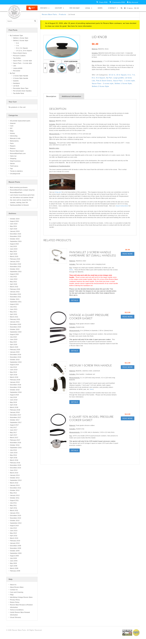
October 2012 (14, 490)
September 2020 (16, 332)
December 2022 (15, 264)
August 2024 (14, 221)
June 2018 (13, 400)
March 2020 (14, 347)
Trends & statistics (16, 171)
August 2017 (14, 425)
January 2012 (15, 495)
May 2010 (13, 533)
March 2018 (14, 407)
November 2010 (15, 518)
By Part (109, 78)
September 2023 (16, 241)
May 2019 (13, 372)
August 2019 (14, 364)
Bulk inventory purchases (19, 187)
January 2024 (15, 231)
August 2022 (14, 274)
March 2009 (14, 568)
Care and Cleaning (16, 592)
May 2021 (13, 312)
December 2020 (15, 324)
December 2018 (15, 385)
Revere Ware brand (17, 151)
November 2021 (15, 297)
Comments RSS (118, 2)
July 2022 (13, 276)
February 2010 (15, 540)
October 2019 (14, 359)
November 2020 (15, 327)
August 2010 (14, 525)
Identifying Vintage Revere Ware (21, 597)
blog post (58, 192)
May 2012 (13, 493)
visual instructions (122, 206)
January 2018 (15, 412)
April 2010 (13, 535)
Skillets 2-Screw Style (100, 86)
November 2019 (15, 357)
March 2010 (14, 538)
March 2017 (14, 437)
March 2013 (14, 483)
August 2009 (14, 556)
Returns (13, 148)
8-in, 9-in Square (98, 78)
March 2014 (14, 473)
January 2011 (14, 513)
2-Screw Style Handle (20, 78)
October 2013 (14, 478)
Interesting (13, 136)
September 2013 (16, 480)
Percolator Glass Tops (20, 88)
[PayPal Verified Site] (136, 632)
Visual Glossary (15, 617)
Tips (11, 168)
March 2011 (14, 510)
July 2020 (13, 337)
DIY (11, 128)
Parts (12, 143)
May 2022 (13, 281)
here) (71, 270)
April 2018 (13, 405)
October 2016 (14, 445)
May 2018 (13, 402)
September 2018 (16, 392)
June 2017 (13, 430)
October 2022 (14, 269)
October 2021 (14, 299)
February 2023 (15, 259)
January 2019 (15, 382)
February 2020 (15, 349)
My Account (133, 2)
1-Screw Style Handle (20, 76)
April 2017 (13, 435)
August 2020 (14, 334)
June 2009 (13, 561)
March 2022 (14, 286)
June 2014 (13, 470)
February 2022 (15, 289)
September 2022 (16, 271)
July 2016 (13, 450)
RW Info (43, 8)
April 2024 (13, 229)
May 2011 (13, 505)
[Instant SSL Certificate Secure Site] (127, 632)
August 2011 (14, 500)
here (73, 26)
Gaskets (16, 81)
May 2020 (13, 342)
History (58, 8)
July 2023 (13, 246)
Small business (15, 161)
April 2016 (13, 458)
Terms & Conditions (17, 610)
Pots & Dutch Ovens (104, 81)
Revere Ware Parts (49, 14)
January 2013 (15, 485)
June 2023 (13, 249)
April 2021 (13, 314)
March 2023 (14, 256)
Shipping (13, 158)
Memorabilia (14, 141)
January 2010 (15, 543)
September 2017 (16, 422)
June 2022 (13, 279)
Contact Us (14, 590)
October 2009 (14, 551)
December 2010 (15, 515)
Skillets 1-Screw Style (123, 83)
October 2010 (14, 520)
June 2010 (13, 530)
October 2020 (14, 329)
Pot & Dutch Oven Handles (22, 91)
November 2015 (15, 465)
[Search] (35, 21)
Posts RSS (103, 2)
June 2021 (13, 309)
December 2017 (15, 415)
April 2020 (13, 344)
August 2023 (14, 244)
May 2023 (13, 251)
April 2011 (13, 508)
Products (62, 14)
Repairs (13, 146)
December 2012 (15, 488)
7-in (133, 75)
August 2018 (14, 395)
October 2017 (14, 420)
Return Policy (14, 602)
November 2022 (15, 266)
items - (133, 8)
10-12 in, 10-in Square (118, 75)
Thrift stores (14, 166)
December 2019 (15, 354)
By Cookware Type (16, 35)
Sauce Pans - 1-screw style (124, 81)
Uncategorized (15, 173)
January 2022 (15, 292)
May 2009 (13, 563)
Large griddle (118, 78)
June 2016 (13, 452)
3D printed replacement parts (20, 121)
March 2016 (14, 460)
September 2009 (16, 553)
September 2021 (16, 302)
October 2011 (14, 498)
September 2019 (16, 362)
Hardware (16, 83)
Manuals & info (15, 138)
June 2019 (13, 369)
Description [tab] (51, 96)
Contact (112, 8)
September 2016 (16, 447)
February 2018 (15, 410)
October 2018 (14, 390)
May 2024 (13, 226)
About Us (13, 585)
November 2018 (15, 387)
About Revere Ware (17, 587)
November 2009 (15, 548)
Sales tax (13, 156)
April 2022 (13, 284)
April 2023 (13, 254)
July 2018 (13, 397)
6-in (129, 75)
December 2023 (15, 234)
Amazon (13, 123)
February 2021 (15, 319)
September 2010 (16, 523)
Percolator (16, 71)
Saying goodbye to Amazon (19, 205)
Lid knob (128, 78)
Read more (128, 254)
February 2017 (15, 440)
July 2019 (13, 367)
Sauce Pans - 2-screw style (102, 83)
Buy (33, 8)
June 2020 (13, 339)
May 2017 (13, 432)
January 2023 (15, 261)
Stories (12, 163)
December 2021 (15, 294)
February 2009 (15, 571)
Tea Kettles (17, 58)
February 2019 (15, 380)
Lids (93, 81)
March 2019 (14, 377)
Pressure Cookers (19, 55)
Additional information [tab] (71, 96)
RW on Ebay (75, 8)
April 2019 (13, 375)
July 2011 (13, 503)
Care (11, 126)
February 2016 (15, 463)
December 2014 (15, 468)
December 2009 (15, 546)
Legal (87, 8)
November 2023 (15, 236)
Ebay (12, 131)
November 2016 (15, 442)
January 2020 (15, 352)
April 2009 (13, 566)
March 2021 (14, 317)
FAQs (12, 595)
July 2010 (13, 528)
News (100, 8)
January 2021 (15, 322)
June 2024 (13, 224)
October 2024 (14, 219)
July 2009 (13, 558)
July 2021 (13, 307)
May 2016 (13, 455)
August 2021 (14, 304)
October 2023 (14, 239)
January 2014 (15, 475)
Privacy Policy (15, 600)
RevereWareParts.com (18, 153)
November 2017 (15, 417)
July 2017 (13, 427)
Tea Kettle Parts (18, 93)
